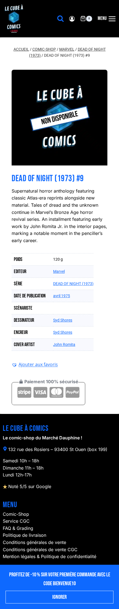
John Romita (64, 344)
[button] (35, 364)
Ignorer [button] (59, 597)
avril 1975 (61, 296)
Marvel (59, 271)
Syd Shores (62, 320)
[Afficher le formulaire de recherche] (60, 19)
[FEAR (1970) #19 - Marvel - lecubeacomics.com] (59, 117)
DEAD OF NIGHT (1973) (73, 283)
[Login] (72, 18)
